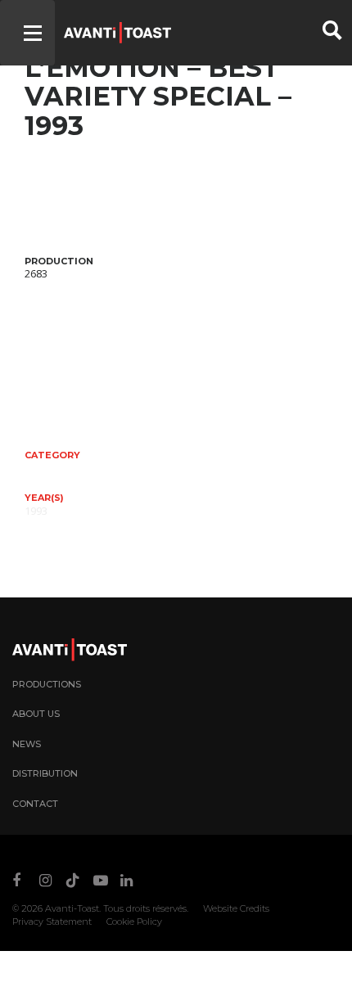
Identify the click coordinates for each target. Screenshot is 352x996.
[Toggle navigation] (27, 32)
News (26, 744)
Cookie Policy (134, 921)
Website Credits (236, 908)
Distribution (45, 773)
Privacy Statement (52, 921)
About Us (36, 713)
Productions (46, 684)
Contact (35, 803)
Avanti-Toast (72, 908)
